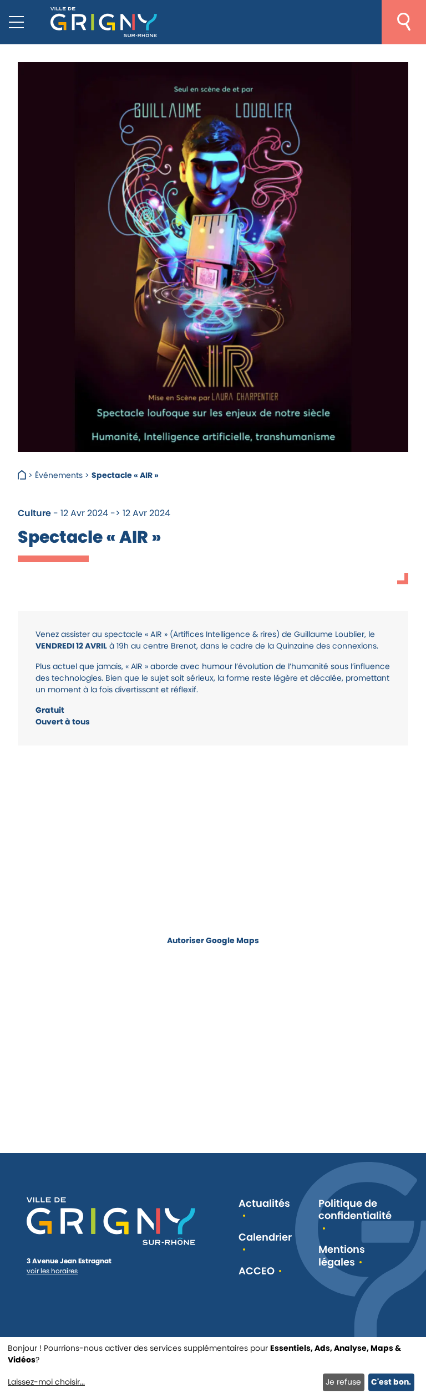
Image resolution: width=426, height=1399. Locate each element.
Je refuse (343, 1381)
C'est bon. (391, 1381)
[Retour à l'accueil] (104, 22)
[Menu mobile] (16, 22)
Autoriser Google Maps (213, 939)
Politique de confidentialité (355, 1210)
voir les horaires (52, 1270)
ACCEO (257, 1271)
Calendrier (265, 1237)
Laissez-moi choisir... (46, 1381)
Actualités (264, 1203)
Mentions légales (341, 1255)
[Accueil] (23, 475)
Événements (59, 475)
